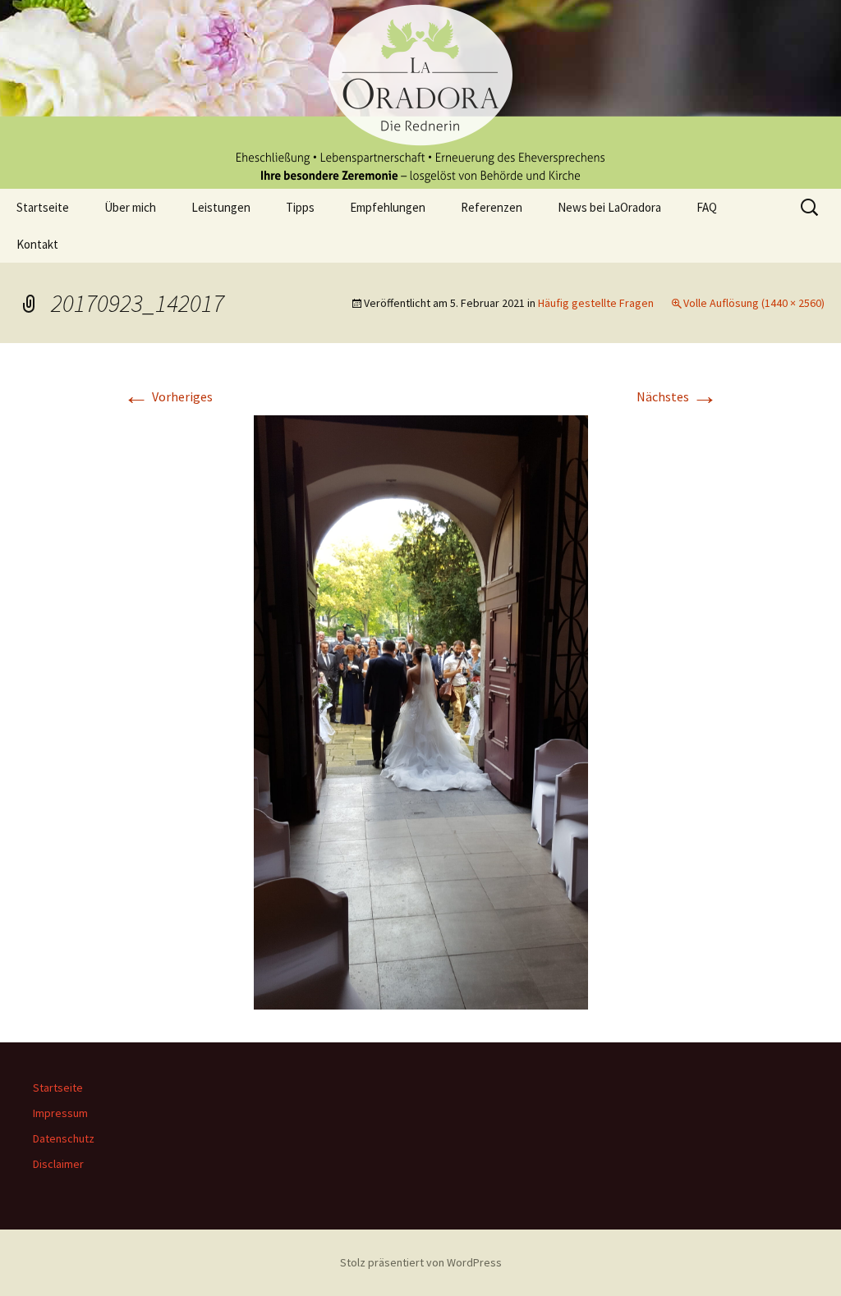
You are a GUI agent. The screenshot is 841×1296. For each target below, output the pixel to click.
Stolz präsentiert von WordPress (421, 1262)
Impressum (60, 1113)
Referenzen (491, 207)
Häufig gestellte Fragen (596, 302)
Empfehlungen (387, 207)
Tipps (300, 207)
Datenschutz (63, 1138)
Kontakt (37, 244)
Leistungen (220, 207)
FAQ (706, 207)
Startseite (42, 207)
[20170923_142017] (421, 711)
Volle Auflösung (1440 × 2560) (754, 302)
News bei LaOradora (609, 207)
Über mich (130, 207)
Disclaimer (58, 1163)
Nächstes (677, 396)
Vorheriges (168, 396)
